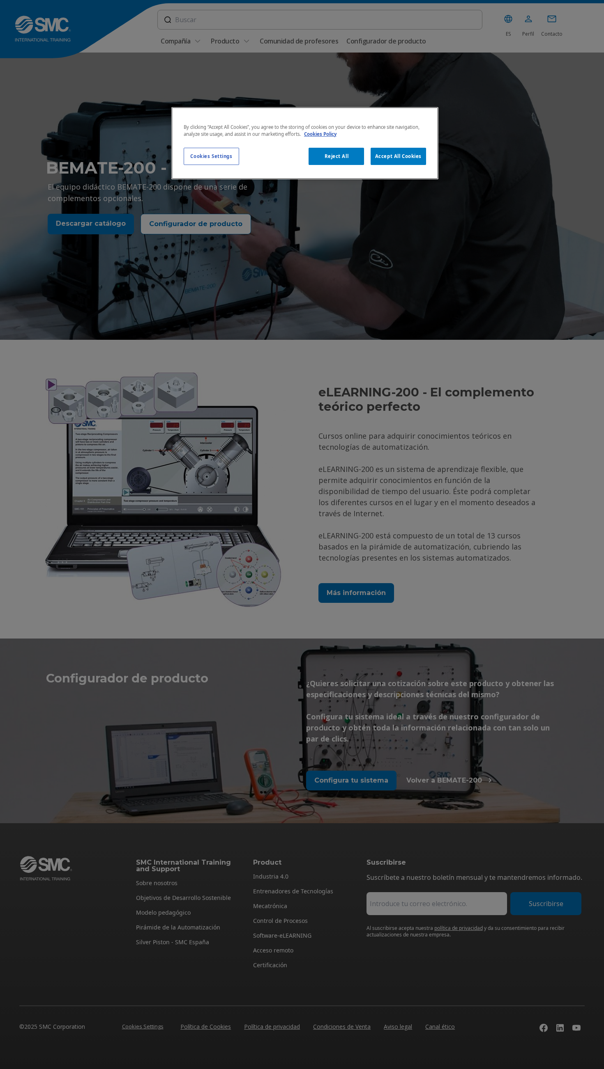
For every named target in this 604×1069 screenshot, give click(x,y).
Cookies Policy (320, 134)
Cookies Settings (211, 156)
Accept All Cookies (398, 156)
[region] (304, 143)
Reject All (337, 156)
